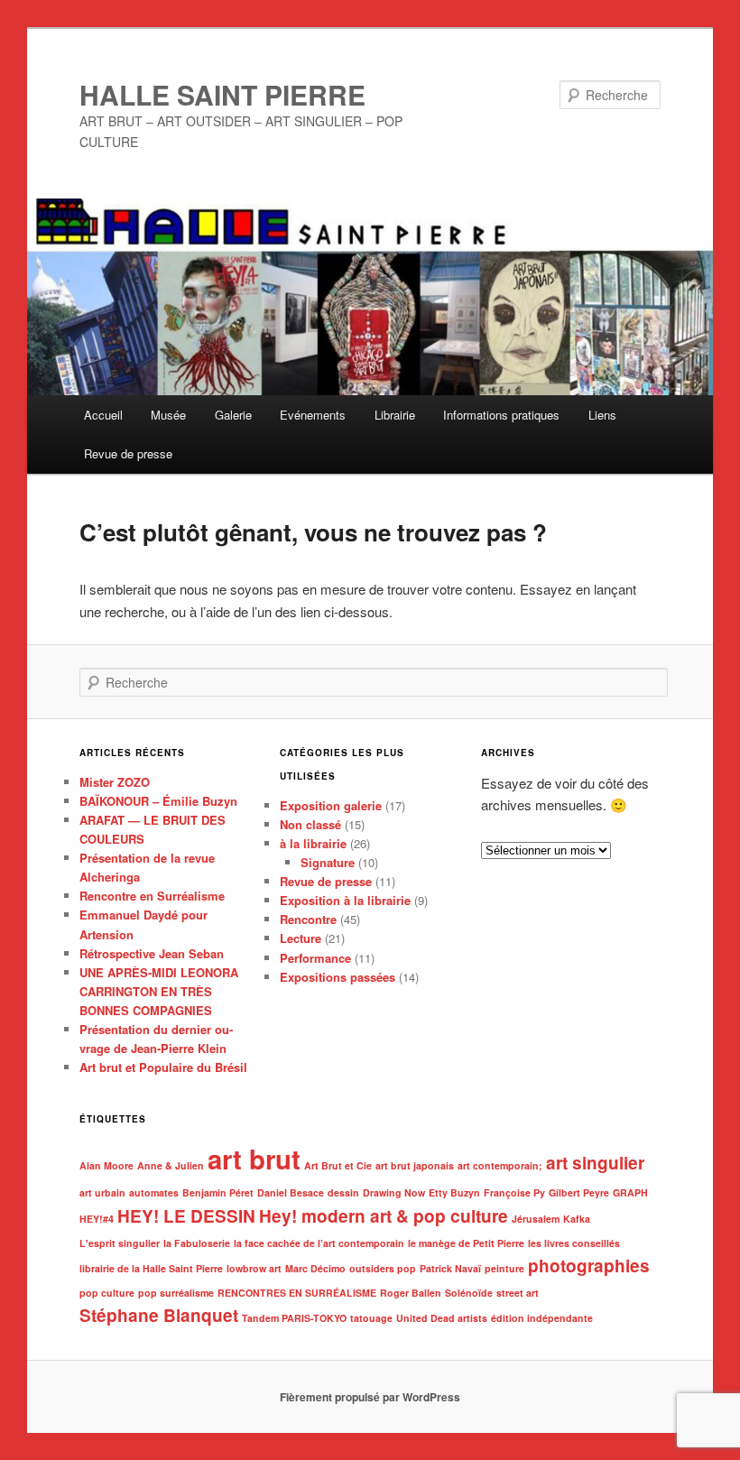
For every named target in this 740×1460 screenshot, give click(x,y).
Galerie (233, 414)
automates (154, 1192)
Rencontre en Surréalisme (152, 895)
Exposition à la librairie (345, 900)
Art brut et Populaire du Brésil (163, 1067)
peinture (504, 1268)
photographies (589, 1265)
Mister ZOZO (114, 781)
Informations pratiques (501, 414)
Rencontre (308, 919)
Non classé (310, 824)
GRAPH (630, 1192)
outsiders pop (382, 1268)
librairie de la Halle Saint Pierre (151, 1268)
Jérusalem (536, 1218)
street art (517, 1292)
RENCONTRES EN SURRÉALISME (296, 1292)
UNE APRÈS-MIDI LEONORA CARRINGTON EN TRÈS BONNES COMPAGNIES (158, 991)
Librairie (395, 414)
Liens (602, 414)
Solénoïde (469, 1292)
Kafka (576, 1218)
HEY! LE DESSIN (186, 1216)
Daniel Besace (290, 1192)
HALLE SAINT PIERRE (222, 94)
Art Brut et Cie (338, 1165)
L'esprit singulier (119, 1243)
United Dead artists (441, 1318)
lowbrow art (254, 1268)
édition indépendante (542, 1318)
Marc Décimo (315, 1268)
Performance (315, 957)
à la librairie (313, 843)
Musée (168, 414)
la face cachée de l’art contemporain (319, 1243)
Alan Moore (106, 1165)
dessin (343, 1192)
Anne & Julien (170, 1165)
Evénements (313, 414)
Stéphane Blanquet (158, 1315)
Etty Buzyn (454, 1192)
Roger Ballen (410, 1292)
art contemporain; (500, 1165)
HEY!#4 (96, 1218)
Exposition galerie (331, 805)
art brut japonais (414, 1165)
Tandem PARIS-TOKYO (294, 1318)
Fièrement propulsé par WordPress (370, 1397)
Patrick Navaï (450, 1268)
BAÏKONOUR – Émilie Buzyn (158, 800)
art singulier (595, 1162)
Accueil (103, 414)
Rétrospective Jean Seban (151, 953)
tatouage (371, 1318)
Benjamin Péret (218, 1192)
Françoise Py (514, 1192)
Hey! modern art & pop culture (383, 1216)
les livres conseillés (574, 1243)
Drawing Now (394, 1192)
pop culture (106, 1292)
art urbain (102, 1192)
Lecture (300, 938)
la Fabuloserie (196, 1243)
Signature (328, 862)
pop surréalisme (176, 1292)
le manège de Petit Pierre (466, 1243)
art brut (254, 1159)
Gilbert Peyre (579, 1192)
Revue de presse (128, 453)
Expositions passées (337, 976)
